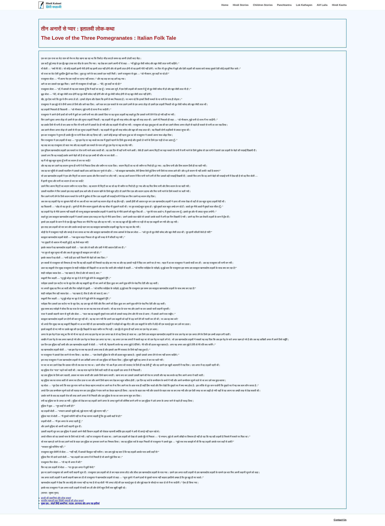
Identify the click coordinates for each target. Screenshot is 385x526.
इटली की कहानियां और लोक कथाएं (56, 498)
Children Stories (263, 5)
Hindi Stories (240, 5)
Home (224, 5)
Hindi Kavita (339, 5)
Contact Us (340, 520)
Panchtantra (284, 5)
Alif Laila (322, 5)
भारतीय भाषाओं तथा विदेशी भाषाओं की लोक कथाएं (62, 500)
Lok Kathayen (304, 5)
